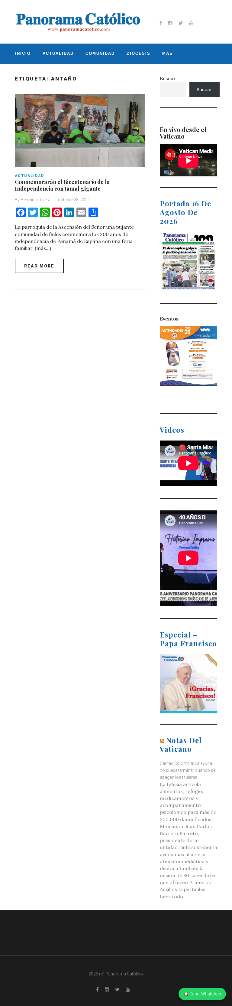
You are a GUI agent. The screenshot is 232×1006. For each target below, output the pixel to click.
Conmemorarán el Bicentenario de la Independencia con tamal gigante (62, 185)
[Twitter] (180, 23)
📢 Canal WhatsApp (202, 993)
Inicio (23, 53)
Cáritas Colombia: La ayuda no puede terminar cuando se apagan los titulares (187, 770)
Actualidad (58, 53)
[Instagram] (170, 23)
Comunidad (100, 53)
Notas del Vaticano (181, 744)
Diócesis (138, 53)
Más (167, 53)
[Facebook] (161, 23)
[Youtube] (191, 23)
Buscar (168, 78)
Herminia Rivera (35, 199)
